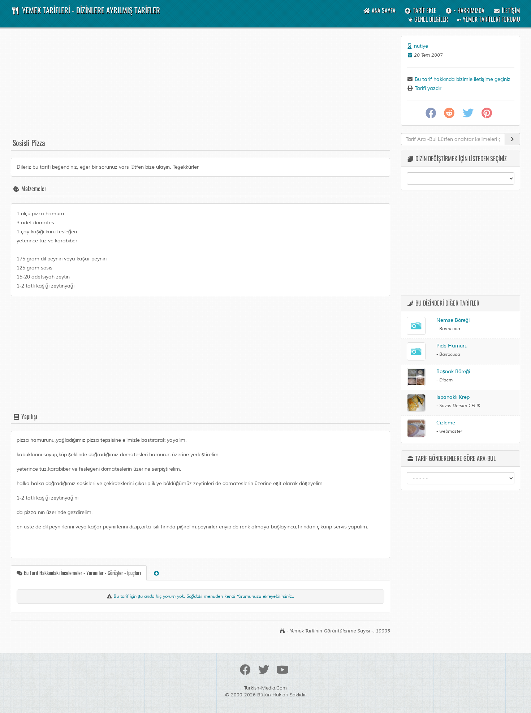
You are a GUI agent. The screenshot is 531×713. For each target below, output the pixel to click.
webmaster (450, 431)
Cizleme (445, 423)
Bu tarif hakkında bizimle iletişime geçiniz (461, 79)
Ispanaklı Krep (453, 397)
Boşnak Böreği (453, 371)
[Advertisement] (200, 86)
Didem (446, 380)
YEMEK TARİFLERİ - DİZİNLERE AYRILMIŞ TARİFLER (90, 10)
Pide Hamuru (451, 346)
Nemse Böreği (453, 320)
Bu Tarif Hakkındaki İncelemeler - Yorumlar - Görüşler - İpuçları (82, 572)
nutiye (421, 46)
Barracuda (449, 329)
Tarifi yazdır (427, 88)
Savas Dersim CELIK (459, 406)
